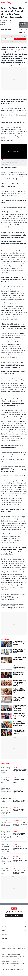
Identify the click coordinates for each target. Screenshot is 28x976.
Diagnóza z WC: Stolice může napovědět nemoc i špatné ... (20, 860)
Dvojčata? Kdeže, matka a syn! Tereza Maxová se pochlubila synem (19, 723)
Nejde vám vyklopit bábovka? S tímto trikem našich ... (18, 811)
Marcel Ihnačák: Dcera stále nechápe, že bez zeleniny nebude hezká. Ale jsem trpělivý (13, 236)
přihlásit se (22, 2)
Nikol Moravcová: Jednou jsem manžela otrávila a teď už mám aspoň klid (12, 366)
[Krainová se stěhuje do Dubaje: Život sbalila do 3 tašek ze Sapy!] (6, 732)
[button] (26, 2)
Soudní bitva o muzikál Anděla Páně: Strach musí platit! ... (19, 872)
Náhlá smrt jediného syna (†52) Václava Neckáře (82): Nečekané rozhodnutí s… (19, 707)
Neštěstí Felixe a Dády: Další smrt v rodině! (19, 801)
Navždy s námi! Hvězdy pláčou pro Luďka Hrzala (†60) (19, 690)
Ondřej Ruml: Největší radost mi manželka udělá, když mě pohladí (13, 598)
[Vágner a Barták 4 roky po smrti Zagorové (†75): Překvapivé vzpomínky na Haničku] (6, 716)
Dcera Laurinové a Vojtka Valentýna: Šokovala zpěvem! (19, 659)
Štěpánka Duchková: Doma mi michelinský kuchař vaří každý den (13, 470)
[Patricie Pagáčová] (4, 24)
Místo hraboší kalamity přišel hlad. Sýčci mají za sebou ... (20, 848)
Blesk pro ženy (17, 820)
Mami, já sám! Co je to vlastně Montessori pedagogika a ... (19, 834)
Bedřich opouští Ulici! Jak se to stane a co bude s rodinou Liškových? (12, 608)
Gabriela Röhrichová (6, 29)
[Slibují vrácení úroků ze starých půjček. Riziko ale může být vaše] (6, 699)
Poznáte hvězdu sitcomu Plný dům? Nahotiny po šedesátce (19, 642)
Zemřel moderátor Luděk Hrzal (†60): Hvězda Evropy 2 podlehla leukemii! (19, 683)
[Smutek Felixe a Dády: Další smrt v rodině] (6, 675)
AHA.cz (14, 798)
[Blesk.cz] (14, 908)
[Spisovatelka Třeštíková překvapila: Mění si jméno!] (6, 652)
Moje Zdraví (16, 856)
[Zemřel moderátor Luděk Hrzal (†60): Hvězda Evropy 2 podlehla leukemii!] (6, 683)
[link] (7, 912)
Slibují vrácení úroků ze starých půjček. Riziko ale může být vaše (19, 698)
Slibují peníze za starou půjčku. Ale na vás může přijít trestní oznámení (19, 667)
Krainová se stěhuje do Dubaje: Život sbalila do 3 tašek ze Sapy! (19, 731)
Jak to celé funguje (14, 41)
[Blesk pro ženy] (6, 3)
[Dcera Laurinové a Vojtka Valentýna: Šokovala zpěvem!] (6, 660)
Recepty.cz (15, 807)
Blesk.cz (15, 767)
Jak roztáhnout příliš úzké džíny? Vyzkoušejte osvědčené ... (20, 824)
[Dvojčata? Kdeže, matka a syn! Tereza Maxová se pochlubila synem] (6, 724)
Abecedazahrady (17, 844)
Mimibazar (15, 831)
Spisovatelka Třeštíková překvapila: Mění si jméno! (19, 650)
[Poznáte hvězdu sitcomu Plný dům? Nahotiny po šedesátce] (6, 644)
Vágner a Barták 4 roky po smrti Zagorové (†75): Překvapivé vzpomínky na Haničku (19, 716)
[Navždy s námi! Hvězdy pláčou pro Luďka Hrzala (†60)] (6, 691)
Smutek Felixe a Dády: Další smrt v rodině (18, 673)
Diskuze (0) (3, 31)
